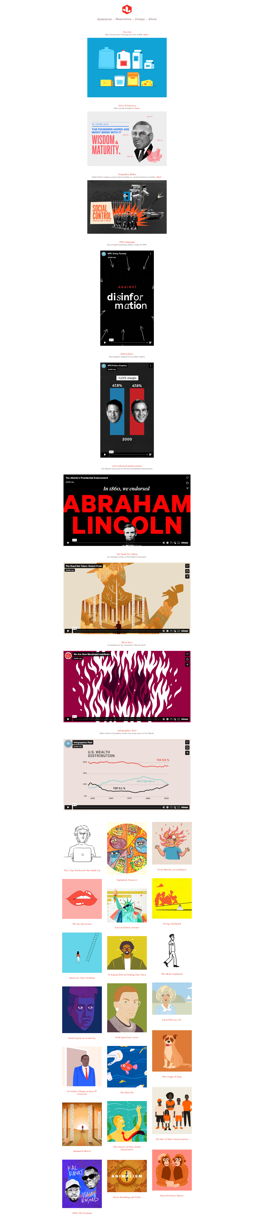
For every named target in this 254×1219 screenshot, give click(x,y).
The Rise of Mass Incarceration (172, 1139)
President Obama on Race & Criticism (82, 1092)
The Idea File (127, 1092)
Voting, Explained (172, 923)
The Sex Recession (82, 924)
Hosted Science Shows (172, 1195)
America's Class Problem (82, 978)
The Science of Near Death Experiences (127, 1148)
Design (140, 19)
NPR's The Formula (82, 1213)
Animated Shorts (82, 1151)
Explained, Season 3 (127, 880)
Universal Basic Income (127, 927)
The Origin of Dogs (172, 1076)
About (152, 19)
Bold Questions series (127, 1037)
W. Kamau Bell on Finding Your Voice (127, 974)
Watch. (146, 35)
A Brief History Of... (172, 1020)
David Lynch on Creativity (82, 1038)
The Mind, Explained (172, 974)
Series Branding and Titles (127, 1197)
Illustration (123, 19)
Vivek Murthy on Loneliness (172, 869)
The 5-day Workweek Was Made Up (82, 870)
